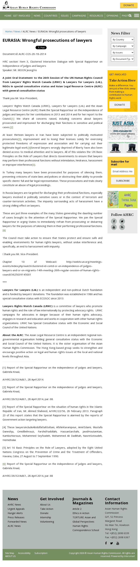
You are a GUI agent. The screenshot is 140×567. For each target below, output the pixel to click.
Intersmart (129, 556)
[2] (11, 127)
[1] (12, 118)
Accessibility (24, 553)
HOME (7, 15)
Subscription (40, 553)
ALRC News (14, 525)
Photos (127, 15)
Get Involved (21, 15)
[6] (4, 230)
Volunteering (47, 521)
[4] (29, 147)
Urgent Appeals (16, 508)
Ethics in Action (81, 513)
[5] (33, 164)
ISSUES (65, 15)
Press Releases (16, 517)
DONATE (128, 5)
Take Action (46, 508)
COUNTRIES (50, 15)
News (37, 15)
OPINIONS (112, 15)
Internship (45, 517)
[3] (19, 139)
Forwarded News (17, 521)
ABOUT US (10, 556)
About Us (45, 504)
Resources (96, 15)
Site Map (9, 553)
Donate (44, 513)
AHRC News (14, 504)
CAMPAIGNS (79, 15)
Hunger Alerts (15, 513)
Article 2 (77, 508)
